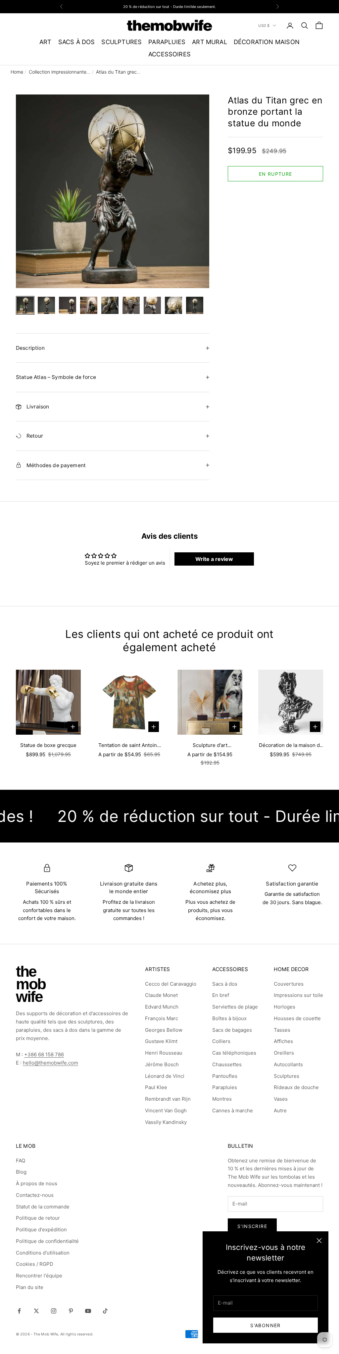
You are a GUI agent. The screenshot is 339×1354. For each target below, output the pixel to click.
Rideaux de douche (296, 1087)
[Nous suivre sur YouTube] (88, 1311)
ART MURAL (209, 41)
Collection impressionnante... (59, 72)
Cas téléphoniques (234, 1053)
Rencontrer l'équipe (39, 1275)
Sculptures (286, 1076)
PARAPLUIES (166, 41)
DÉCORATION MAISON (267, 41)
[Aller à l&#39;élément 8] (173, 305)
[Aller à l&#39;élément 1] (25, 305)
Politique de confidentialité (47, 1241)
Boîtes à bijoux (229, 1018)
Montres (222, 1099)
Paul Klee (156, 1087)
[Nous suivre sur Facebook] (19, 1311)
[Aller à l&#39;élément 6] (131, 305)
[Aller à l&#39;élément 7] (152, 305)
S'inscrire (252, 1226)
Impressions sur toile (298, 995)
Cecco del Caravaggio (170, 984)
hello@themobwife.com (50, 1063)
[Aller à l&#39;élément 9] (194, 305)
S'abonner (265, 1325)
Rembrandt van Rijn (168, 1099)
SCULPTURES (121, 41)
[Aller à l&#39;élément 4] (88, 305)
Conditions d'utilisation (43, 1253)
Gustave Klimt (161, 1041)
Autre (280, 1110)
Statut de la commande (43, 1206)
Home (17, 72)
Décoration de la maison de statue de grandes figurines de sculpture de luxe (291, 746)
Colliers (221, 1041)
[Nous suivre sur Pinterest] (71, 1311)
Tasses (282, 1030)
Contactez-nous (35, 1195)
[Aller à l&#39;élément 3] (67, 305)
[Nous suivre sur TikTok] (105, 1311)
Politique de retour (38, 1218)
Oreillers (284, 1053)
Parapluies (224, 1087)
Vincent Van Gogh (166, 1110)
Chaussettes (227, 1064)
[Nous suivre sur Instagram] (53, 1311)
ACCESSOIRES (169, 54)
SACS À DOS (76, 41)
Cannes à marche (232, 1110)
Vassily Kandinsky (166, 1122)
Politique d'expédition (41, 1229)
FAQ (20, 1160)
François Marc (161, 1018)
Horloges (284, 1007)
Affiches (283, 1041)
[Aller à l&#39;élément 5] (110, 305)
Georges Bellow (163, 1030)
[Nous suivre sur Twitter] (36, 1311)
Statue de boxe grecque (48, 745)
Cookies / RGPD (34, 1264)
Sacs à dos (224, 984)
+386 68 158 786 (44, 1054)
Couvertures (289, 984)
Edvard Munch (161, 1007)
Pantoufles (224, 1076)
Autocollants (288, 1064)
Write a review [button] (214, 559)
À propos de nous (36, 1183)
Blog (21, 1172)
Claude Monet (161, 995)
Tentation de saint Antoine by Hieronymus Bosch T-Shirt (129, 746)
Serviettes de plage (235, 1007)
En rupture (275, 174)
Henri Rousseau (163, 1053)
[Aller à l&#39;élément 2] (46, 305)
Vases (281, 1099)
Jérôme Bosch (162, 1064)
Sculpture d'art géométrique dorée (210, 746)
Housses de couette (297, 1018)
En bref (220, 995)
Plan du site (29, 1287)
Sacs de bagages (232, 1030)
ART (45, 41)
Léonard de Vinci (164, 1076)
